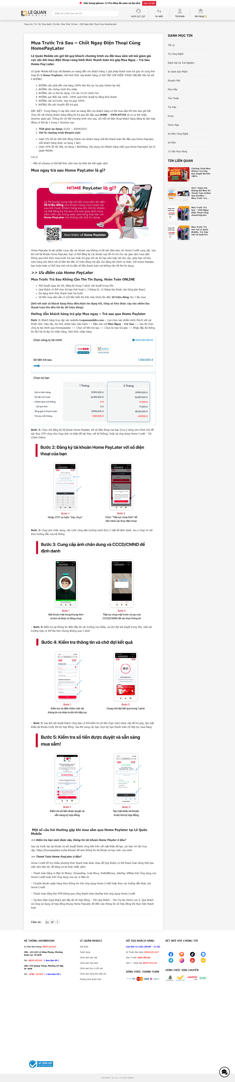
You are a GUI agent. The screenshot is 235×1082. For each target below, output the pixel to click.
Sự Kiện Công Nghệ (178, 133)
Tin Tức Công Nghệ (42, 24)
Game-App (173, 124)
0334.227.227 (152, 952)
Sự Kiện (172, 142)
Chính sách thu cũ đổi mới (91, 968)
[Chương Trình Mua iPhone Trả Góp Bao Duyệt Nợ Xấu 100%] (189, 174)
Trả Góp (56, 24)
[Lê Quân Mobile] (33, 13)
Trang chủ (28, 24)
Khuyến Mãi (174, 80)
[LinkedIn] (47, 922)
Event (171, 115)
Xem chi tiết (149, 3)
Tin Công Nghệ (175, 53)
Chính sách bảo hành (89, 963)
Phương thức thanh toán (90, 979)
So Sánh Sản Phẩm (178, 71)
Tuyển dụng (85, 952)
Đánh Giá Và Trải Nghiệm (181, 62)
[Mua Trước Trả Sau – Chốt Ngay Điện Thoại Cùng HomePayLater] (189, 213)
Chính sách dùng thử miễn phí (93, 974)
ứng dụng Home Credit (132, 433)
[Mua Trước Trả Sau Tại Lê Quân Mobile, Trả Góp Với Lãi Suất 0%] (189, 233)
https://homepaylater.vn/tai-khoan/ (56, 850)
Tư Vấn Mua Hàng (177, 151)
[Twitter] (52, 922)
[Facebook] (57, 922)
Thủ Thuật (173, 98)
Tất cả (171, 45)
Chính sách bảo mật (88, 957)
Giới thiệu (84, 946)
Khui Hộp (172, 89)
